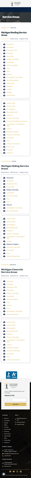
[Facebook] (10, 471)
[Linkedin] (21, 471)
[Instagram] (17, 471)
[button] (2, 9)
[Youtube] (14, 471)
